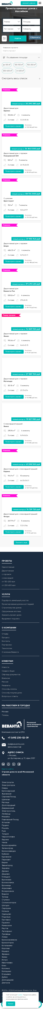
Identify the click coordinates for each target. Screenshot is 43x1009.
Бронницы (6, 885)
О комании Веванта (10, 652)
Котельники (7, 946)
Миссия (5, 682)
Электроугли (8, 782)
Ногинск (5, 911)
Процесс (6, 638)
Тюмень (5, 715)
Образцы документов (11, 674)
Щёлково (6, 800)
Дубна (5, 977)
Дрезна (5, 871)
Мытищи (5, 802)
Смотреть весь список (14, 78)
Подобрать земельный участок (15, 600)
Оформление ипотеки (11, 611)
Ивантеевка (7, 963)
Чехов (4, 843)
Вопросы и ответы (10, 696)
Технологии (7, 648)
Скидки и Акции (8, 671)
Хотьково (6, 823)
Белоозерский (8, 791)
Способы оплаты (9, 689)
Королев (5, 948)
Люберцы (6, 814)
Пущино (5, 825)
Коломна (6, 969)
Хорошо (10, 1004)
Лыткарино (7, 931)
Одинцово (6, 914)
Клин (4, 966)
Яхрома (5, 840)
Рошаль (5, 828)
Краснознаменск (9, 940)
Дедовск (6, 874)
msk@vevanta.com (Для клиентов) (16, 745)
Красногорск (8, 943)
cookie (20, 995)
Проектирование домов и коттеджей (18, 604)
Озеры (5, 788)
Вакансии (6, 678)
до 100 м (6, 65)
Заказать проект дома (11, 615)
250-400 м (7, 71)
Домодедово (8, 980)
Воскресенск (8, 891)
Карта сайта (7, 769)
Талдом (5, 834)
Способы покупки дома (12, 693)
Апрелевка (7, 888)
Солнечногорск (9, 903)
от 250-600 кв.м (8, 585)
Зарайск (6, 868)
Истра (5, 960)
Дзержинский (8, 808)
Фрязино (5, 954)
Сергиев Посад (9, 797)
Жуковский (6, 794)
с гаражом (6, 574)
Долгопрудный (8, 805)
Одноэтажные (8, 567)
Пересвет (6, 860)
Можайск (6, 817)
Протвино (6, 920)
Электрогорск (8, 785)
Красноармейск (9, 845)
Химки (4, 957)
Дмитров (6, 983)
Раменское (7, 926)
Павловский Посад (10, 820)
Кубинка (5, 854)
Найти (18, 38)
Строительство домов (11, 608)
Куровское (6, 857)
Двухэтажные (8, 571)
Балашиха (6, 971)
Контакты (6, 641)
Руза (4, 831)
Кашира (5, 951)
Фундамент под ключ (11, 619)
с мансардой (7, 578)
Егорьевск (6, 974)
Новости (5, 667)
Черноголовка (8, 837)
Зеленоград (7, 848)
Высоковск (6, 880)
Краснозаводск (9, 851)
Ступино (6, 900)
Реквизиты (6, 685)
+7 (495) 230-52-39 (18, 738)
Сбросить (35, 37)
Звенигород (7, 865)
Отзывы (5, 634)
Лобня (4, 937)
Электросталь (8, 811)
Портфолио (7, 645)
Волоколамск (8, 883)
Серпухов (6, 908)
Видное (5, 894)
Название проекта (10, 48)
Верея (5, 863)
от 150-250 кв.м (8, 582)
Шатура (5, 906)
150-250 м (31, 65)
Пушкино (6, 923)
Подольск (6, 917)
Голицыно (6, 877)
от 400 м (20, 71)
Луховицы (6, 934)
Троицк (5, 897)
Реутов (5, 928)
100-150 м (19, 65)
